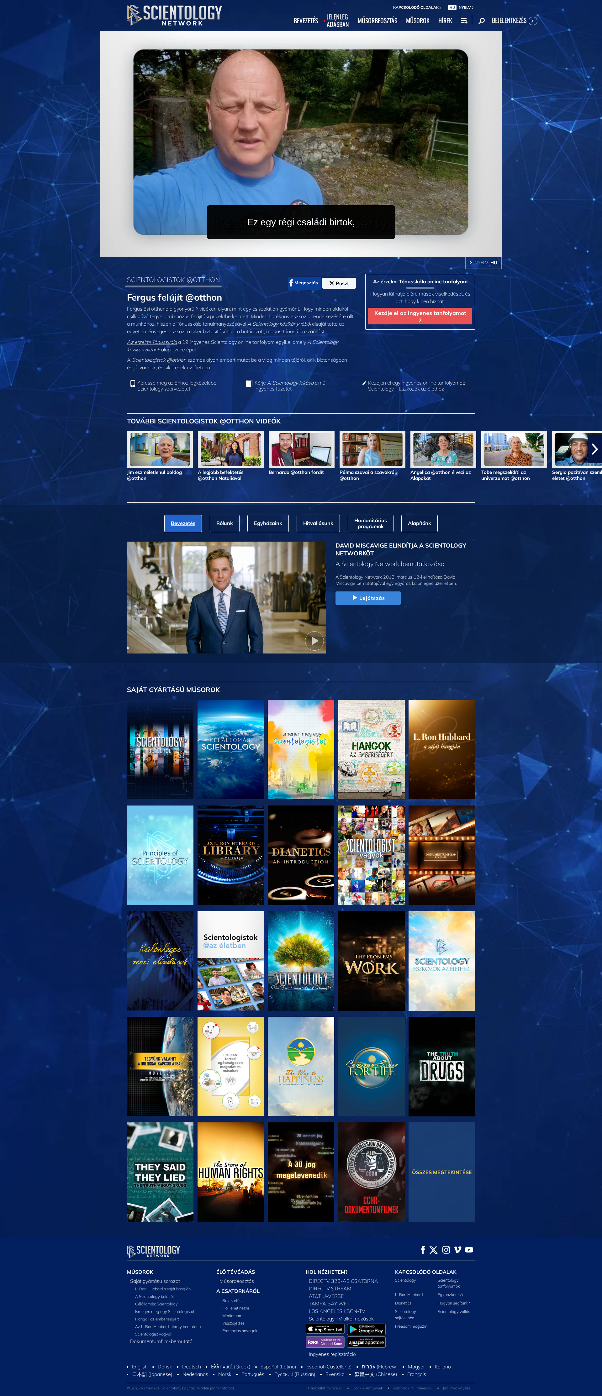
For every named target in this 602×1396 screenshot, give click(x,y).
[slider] (313, 250)
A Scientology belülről (154, 1296)
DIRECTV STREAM (330, 1288)
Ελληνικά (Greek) (231, 1366)
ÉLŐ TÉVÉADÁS (235, 1272)
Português (252, 1374)
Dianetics (403, 1302)
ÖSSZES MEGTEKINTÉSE (442, 1172)
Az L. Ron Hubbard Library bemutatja (168, 1326)
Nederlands (195, 1374)
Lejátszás (372, 598)
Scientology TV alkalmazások (341, 1318)
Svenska (335, 1374)
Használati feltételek (325, 1388)
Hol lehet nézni (235, 1307)
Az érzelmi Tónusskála (152, 342)
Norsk (224, 1374)
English (140, 1366)
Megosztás (306, 283)
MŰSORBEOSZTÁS (377, 21)
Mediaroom (232, 1315)
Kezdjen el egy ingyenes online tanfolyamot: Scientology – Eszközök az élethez (416, 386)
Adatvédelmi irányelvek (412, 1388)
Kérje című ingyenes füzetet (290, 386)
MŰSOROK (418, 21)
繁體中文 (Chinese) (376, 1374)
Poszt (342, 283)
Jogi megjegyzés (456, 1388)
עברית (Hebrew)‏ (380, 1366)
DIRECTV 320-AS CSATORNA (343, 1281)
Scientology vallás (454, 1311)
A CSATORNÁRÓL (238, 1291)
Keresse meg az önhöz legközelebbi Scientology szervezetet (177, 386)
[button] (7, 449)
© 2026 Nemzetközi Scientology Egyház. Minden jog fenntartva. (181, 1388)
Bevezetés (231, 1300)
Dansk (165, 1366)
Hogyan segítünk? (454, 1302)
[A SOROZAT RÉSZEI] (160, 750)
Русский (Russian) (294, 1374)
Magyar (416, 1366)
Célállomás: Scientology (156, 1303)
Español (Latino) (278, 1366)
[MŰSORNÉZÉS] (160, 855)
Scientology (405, 1280)
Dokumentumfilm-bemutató (161, 1341)
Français (416, 1374)
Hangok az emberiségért (157, 1318)
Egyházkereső (450, 1294)
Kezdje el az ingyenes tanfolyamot (420, 312)
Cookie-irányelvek (368, 1388)
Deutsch (191, 1366)
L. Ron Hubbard (409, 1294)
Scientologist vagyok (153, 1333)
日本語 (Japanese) (152, 1374)
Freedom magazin (411, 1326)
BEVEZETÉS (306, 21)
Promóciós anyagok (239, 1330)
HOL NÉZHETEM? (326, 1272)
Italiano (443, 1366)
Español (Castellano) (329, 1366)
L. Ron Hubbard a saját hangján (163, 1288)
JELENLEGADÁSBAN (338, 21)
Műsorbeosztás (236, 1281)
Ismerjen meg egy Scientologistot (164, 1311)
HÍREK (445, 21)
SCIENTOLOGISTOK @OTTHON (173, 280)
